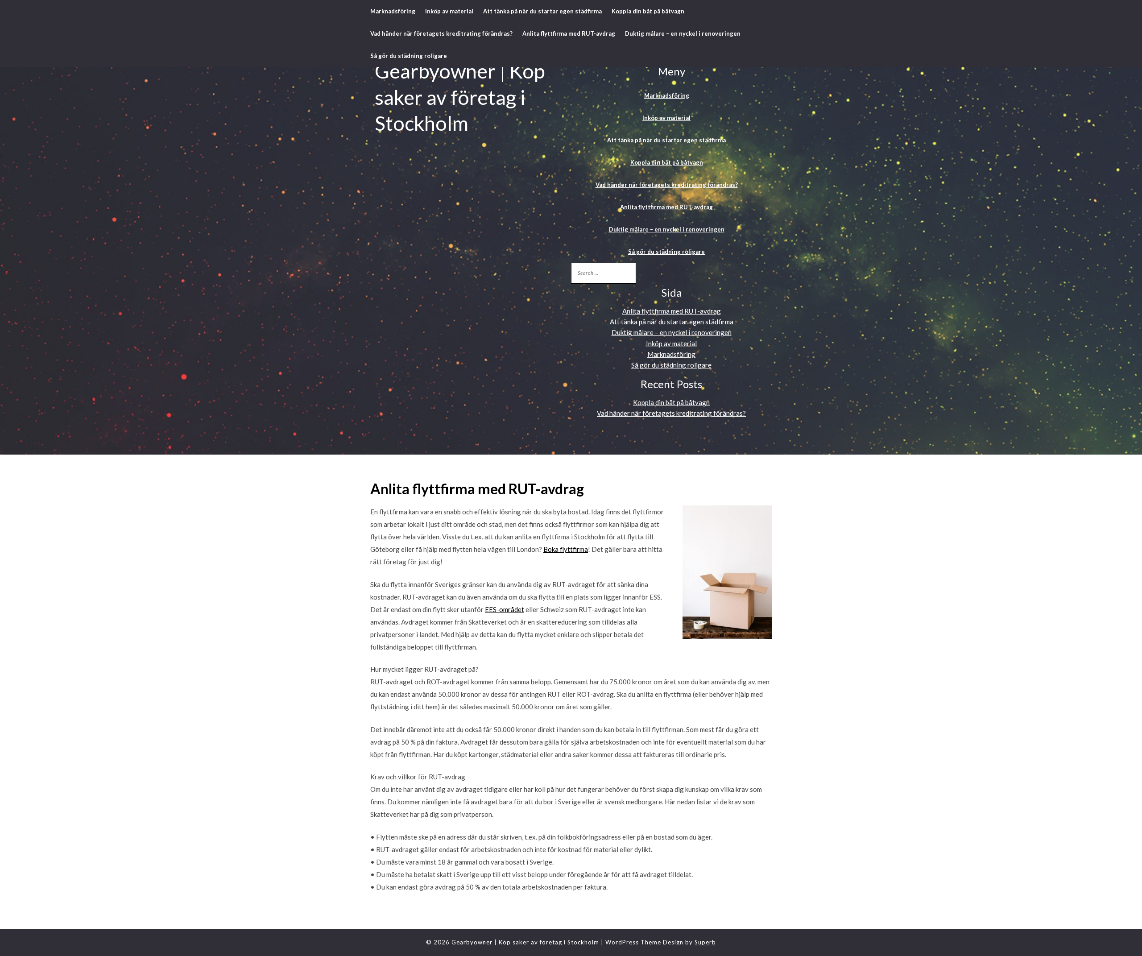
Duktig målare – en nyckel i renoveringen (683, 33)
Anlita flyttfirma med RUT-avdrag (568, 33)
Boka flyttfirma (565, 549)
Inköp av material (449, 11)
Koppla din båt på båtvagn (648, 11)
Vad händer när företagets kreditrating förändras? (441, 33)
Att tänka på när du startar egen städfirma (542, 11)
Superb (705, 942)
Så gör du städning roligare (408, 55)
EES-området (504, 609)
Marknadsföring (392, 11)
